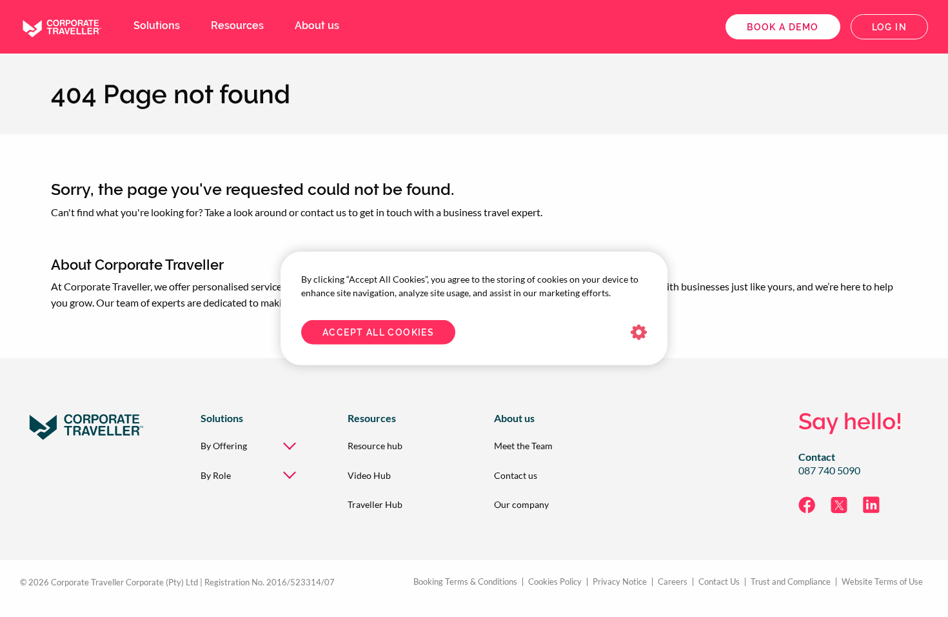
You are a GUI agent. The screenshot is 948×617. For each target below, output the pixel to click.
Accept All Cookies (378, 332)
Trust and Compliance (791, 582)
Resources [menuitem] (237, 25)
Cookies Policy (555, 582)
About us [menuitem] (317, 25)
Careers (672, 582)
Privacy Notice (620, 582)
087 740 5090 (829, 470)
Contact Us (719, 582)
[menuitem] (253, 445)
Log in (889, 27)
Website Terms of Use (882, 582)
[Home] (61, 25)
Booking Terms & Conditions (465, 582)
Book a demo (782, 27)
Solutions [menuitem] (156, 25)
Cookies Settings (639, 333)
